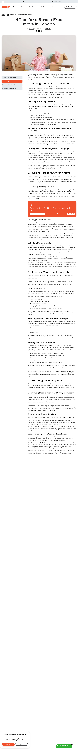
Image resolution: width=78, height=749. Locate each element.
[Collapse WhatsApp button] (72, 744)
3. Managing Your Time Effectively (10, 84)
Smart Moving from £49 (37, 214)
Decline (21, 744)
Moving (48, 28)
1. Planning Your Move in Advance (10, 77)
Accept (8, 744)
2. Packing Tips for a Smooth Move (11, 81)
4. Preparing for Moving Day (9, 88)
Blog (8, 14)
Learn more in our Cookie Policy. (15, 740)
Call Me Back (70, 7)
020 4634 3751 (57, 1)
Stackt (3, 14)
